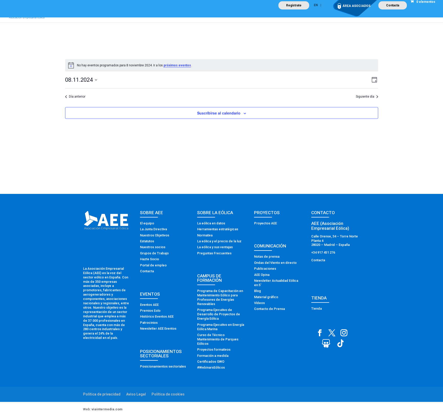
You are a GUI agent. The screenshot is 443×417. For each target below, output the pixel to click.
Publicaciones (265, 268)
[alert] (221, 65)
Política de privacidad (101, 394)
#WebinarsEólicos (211, 367)
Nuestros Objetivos (154, 235)
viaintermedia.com (107, 409)
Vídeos (259, 303)
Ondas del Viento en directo (275, 263)
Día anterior (77, 96)
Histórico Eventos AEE (157, 316)
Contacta (392, 5)
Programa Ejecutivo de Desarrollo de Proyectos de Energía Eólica (218, 314)
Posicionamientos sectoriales (163, 366)
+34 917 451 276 (323, 252)
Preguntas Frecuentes (214, 253)
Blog (257, 291)
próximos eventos (177, 65)
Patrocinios (149, 323)
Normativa (205, 235)
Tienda (316, 308)
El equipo (147, 223)
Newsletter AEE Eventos (158, 328)
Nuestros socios (152, 247)
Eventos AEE (149, 305)
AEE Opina (261, 275)
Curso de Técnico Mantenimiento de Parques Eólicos (217, 339)
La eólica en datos (211, 223)
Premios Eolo (150, 310)
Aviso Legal (136, 394)
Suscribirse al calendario (218, 113)
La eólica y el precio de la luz (219, 241)
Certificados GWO (210, 361)
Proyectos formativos (213, 349)
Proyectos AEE (265, 223)
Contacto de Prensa (269, 309)
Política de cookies (168, 394)
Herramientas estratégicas (217, 229)
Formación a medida (212, 356)
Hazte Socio (149, 259)
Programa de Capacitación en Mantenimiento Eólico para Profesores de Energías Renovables (220, 297)
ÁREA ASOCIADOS (356, 6)
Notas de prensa (266, 256)
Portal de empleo (153, 265)
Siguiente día (365, 96)
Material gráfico (266, 297)
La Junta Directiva (153, 229)
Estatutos (147, 241)
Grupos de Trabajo (154, 253)
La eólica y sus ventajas (215, 247)
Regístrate (293, 5)
